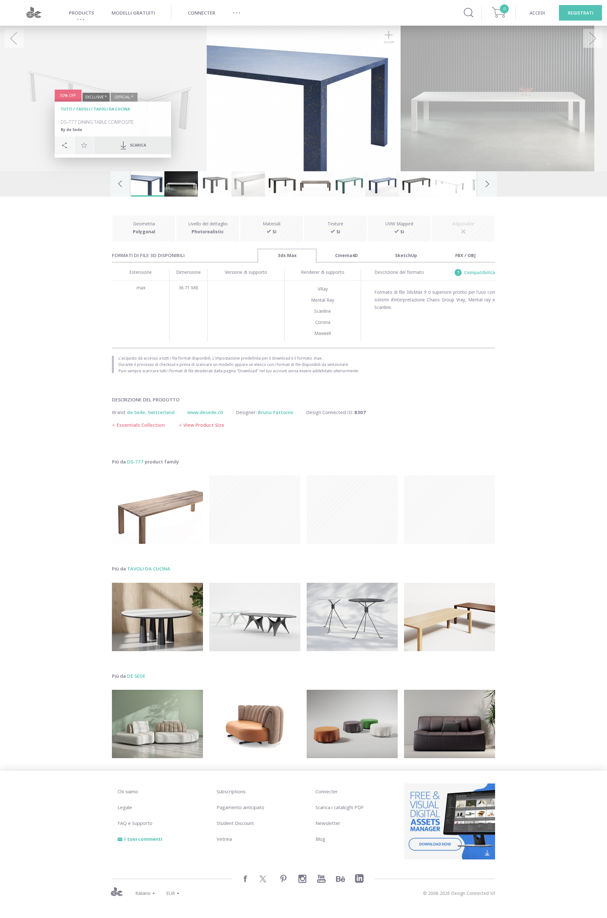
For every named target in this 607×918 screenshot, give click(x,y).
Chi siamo (128, 791)
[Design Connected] (34, 13)
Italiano (142, 893)
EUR (170, 893)
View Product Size (203, 425)
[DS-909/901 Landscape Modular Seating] (157, 724)
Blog (320, 839)
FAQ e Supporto (135, 823)
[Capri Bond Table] (352, 617)
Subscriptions (231, 791)
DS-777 (135, 461)
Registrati (580, 13)
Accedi (537, 13)
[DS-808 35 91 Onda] (352, 724)
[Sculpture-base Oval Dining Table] (254, 617)
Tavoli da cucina (112, 109)
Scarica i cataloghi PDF (340, 807)
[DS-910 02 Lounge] (449, 724)
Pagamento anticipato (240, 807)
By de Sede (71, 129)
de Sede (136, 676)
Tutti (66, 109)
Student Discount (235, 823)
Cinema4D (346, 255)
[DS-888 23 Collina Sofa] (254, 724)
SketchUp (406, 255)
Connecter (327, 791)
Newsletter (328, 823)
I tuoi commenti (143, 839)
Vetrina (224, 839)
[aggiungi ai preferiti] (84, 145)
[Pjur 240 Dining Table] (449, 617)
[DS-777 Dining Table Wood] (157, 509)
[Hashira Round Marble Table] (157, 617)
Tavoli (83, 109)
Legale (125, 807)
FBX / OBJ (465, 255)
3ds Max (287, 255)
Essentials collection (141, 425)
